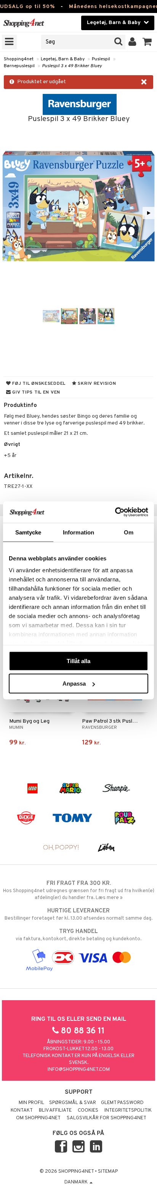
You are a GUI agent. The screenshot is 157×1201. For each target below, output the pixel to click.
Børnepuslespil (19, 66)
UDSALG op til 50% (27, 6)
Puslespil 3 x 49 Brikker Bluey (72, 66)
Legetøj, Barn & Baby (63, 59)
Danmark (76, 1182)
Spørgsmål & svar (72, 1103)
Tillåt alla (78, 660)
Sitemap (108, 1172)
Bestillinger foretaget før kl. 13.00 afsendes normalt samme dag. (78, 914)
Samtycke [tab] (28, 532)
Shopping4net (19, 59)
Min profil (31, 1103)
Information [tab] (78, 532)
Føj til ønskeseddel (38, 384)
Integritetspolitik (128, 1110)
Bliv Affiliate (55, 1110)
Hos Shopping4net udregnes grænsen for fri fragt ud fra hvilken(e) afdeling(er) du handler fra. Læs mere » (78, 890)
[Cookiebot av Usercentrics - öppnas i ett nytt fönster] (115, 512)
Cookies (88, 1110)
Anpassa (74, 683)
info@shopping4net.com (79, 1070)
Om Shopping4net (38, 1118)
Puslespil (101, 59)
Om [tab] (128, 532)
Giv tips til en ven (35, 392)
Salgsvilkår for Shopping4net (106, 1118)
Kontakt (22, 1110)
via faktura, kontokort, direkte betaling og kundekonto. (78, 935)
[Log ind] (132, 42)
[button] (147, 42)
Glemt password (122, 1103)
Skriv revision (96, 384)
